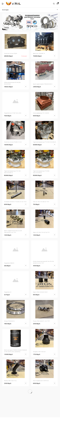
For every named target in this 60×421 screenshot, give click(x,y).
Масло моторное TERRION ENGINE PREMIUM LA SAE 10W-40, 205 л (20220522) (15, 350)
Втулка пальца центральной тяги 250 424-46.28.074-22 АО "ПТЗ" (43, 262)
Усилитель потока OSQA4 (10, 53)
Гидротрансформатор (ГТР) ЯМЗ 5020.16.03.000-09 (41, 171)
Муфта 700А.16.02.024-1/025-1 (40, 292)
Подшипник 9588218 (9, 263)
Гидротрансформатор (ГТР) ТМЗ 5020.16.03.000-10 (12, 171)
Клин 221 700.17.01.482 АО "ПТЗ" (41, 201)
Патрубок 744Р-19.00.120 (39, 351)
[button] (55, 22)
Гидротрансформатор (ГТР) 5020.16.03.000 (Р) (44, 142)
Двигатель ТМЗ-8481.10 (39, 53)
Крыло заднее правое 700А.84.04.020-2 (42, 84)
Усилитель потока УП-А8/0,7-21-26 (12, 142)
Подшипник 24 (7, 292)
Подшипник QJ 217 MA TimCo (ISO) (12, 113)
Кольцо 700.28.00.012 (9, 321)
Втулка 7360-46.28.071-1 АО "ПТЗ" (41, 321)
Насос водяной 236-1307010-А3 (41, 380)
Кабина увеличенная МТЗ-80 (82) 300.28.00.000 (12, 83)
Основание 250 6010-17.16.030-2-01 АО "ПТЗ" (15, 201)
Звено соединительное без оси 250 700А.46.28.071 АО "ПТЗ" (13, 231)
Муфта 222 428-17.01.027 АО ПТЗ (41, 232)
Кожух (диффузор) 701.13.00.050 (41, 113)
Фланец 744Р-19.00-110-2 (10, 380)
